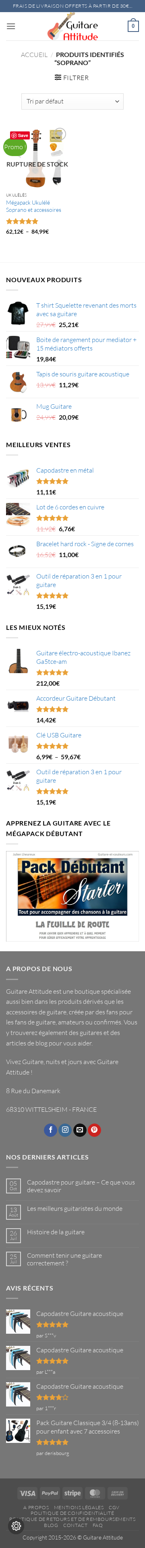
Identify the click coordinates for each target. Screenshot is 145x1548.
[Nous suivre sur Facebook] (50, 1130)
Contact (75, 1525)
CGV (114, 1507)
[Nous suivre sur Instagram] (65, 1130)
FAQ (98, 1525)
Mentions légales (79, 1507)
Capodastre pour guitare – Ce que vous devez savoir (81, 1186)
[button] (11, 26)
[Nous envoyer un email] (80, 1130)
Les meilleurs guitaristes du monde (74, 1208)
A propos (36, 1507)
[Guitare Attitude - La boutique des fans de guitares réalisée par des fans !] (72, 26)
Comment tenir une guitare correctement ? (64, 1259)
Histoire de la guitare (56, 1232)
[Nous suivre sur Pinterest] (94, 1130)
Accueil (34, 55)
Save (23, 135)
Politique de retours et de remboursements (72, 1519)
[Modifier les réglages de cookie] (16, 1526)
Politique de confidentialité (72, 1513)
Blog (51, 1525)
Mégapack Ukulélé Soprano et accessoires (33, 206)
